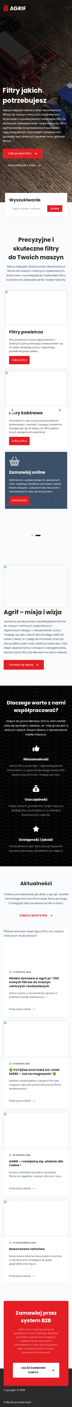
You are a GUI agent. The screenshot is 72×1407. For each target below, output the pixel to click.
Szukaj (55, 208)
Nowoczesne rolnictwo (27, 1249)
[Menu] (66, 8)
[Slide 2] (40, 535)
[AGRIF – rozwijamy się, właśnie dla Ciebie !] (36, 1130)
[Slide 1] (34, 535)
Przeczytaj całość (20, 1009)
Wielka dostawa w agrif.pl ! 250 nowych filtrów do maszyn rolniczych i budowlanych (34, 982)
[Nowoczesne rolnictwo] (36, 1218)
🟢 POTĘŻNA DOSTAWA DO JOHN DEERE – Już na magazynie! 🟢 (34, 1072)
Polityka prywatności (17, 1402)
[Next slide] (59, 410)
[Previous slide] (12, 410)
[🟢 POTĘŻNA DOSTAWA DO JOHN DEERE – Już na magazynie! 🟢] (36, 1039)
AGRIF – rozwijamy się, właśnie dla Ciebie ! (36, 1163)
